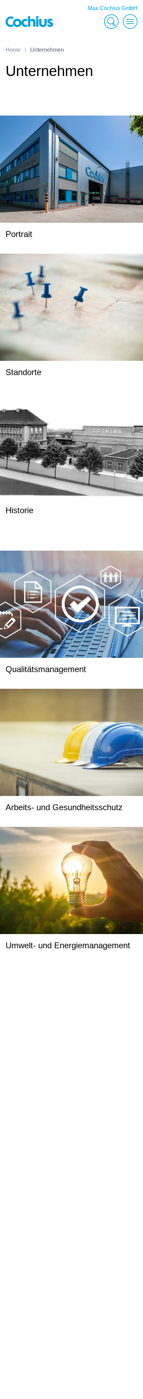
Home (13, 50)
